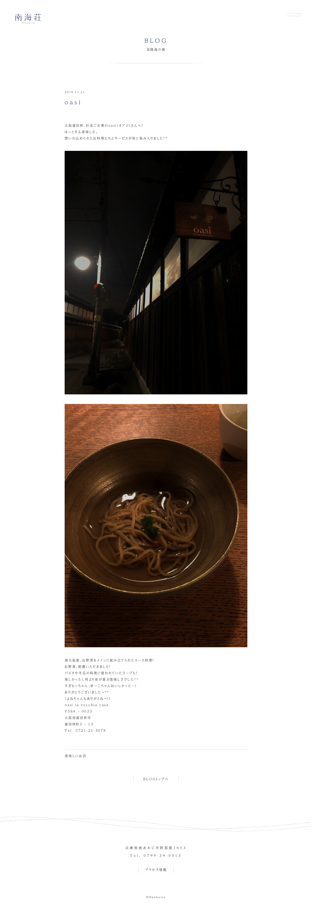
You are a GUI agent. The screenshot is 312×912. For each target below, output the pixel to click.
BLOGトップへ (156, 778)
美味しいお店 (76, 755)
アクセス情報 (156, 869)
